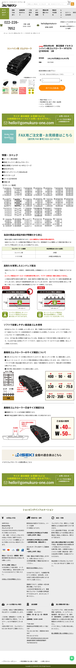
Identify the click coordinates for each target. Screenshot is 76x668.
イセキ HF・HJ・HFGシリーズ (32, 33)
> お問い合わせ (45, 661)
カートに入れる (52, 87)
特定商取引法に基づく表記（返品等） (51, 102)
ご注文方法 (30, 12)
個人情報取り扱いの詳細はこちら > (62, 633)
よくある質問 (36, 12)
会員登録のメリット (22, 12)
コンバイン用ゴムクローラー (16, 33)
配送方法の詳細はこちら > (35, 568)
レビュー (61, 13)
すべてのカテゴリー (4, 12)
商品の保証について (45, 12)
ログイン (68, 12)
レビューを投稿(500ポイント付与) (50, 106)
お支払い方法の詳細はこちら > (11, 579)
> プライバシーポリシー (9, 661)
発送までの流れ (54, 12)
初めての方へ (13, 12)
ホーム (5, 33)
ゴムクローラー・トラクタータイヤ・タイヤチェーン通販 (13, 2)
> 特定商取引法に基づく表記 (28, 661)
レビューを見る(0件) (46, 104)
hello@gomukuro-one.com (49, 25)
